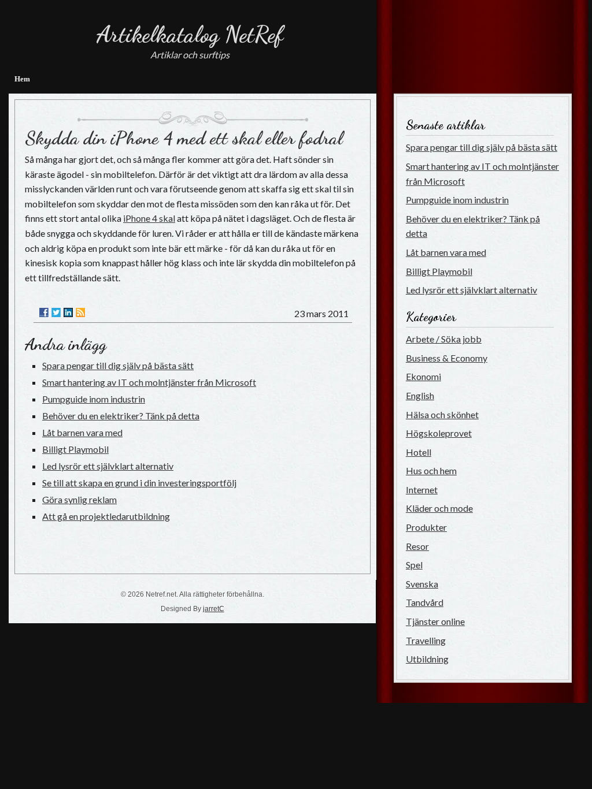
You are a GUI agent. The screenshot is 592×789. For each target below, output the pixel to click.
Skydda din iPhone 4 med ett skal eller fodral (183, 138)
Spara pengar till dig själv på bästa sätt (118, 365)
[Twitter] (56, 312)
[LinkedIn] (68, 312)
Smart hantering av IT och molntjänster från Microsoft (149, 382)
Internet (422, 489)
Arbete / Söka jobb (444, 338)
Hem (22, 79)
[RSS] (80, 312)
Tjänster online (435, 621)
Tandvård (424, 602)
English (420, 395)
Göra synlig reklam (79, 499)
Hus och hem (431, 470)
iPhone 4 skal (149, 218)
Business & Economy (446, 357)
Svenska (422, 583)
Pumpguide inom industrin (93, 398)
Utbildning (427, 658)
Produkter (426, 527)
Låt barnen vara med (82, 432)
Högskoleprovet (439, 432)
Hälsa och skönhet (442, 414)
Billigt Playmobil (75, 449)
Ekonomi (423, 376)
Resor (417, 546)
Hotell (418, 451)
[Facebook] (44, 312)
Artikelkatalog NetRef (190, 34)
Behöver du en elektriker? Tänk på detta (120, 415)
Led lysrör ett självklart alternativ (107, 465)
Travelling (426, 640)
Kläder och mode (439, 508)
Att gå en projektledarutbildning (106, 516)
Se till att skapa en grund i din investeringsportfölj (139, 482)
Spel (414, 564)
